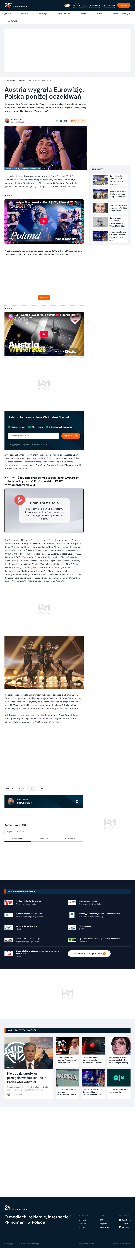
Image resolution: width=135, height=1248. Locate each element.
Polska (21, 788)
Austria (32, 788)
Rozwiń (43, 297)
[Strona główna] (15, 5)
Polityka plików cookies (122, 1244)
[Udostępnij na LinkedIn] (65, 121)
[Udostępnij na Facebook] (62, 121)
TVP (41, 788)
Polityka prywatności (86, 1244)
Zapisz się (69, 435)
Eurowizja (10, 788)
